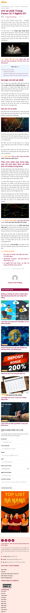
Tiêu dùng (4, 609)
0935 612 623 (14, 556)
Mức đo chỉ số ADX (9, 71)
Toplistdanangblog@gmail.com (14, 559)
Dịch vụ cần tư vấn (6, 465)
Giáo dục (3, 601)
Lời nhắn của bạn (6, 479)
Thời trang (4, 595)
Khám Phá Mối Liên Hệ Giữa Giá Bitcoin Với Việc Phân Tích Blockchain (15, 61)
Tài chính (4, 318)
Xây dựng (3, 605)
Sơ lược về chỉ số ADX (8, 69)
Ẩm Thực (3, 591)
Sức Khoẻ (3, 599)
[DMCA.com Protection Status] (7, 586)
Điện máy (3, 603)
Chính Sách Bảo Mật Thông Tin (9, 573)
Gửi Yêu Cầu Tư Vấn (7, 488)
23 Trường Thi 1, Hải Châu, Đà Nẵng (16, 562)
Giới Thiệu (4, 569)
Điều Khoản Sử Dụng (7, 575)
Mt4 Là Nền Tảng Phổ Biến (20, 156)
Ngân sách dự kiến (6, 472)
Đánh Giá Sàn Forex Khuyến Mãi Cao (13, 373)
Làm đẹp (3, 597)
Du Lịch (3, 593)
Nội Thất (3, 607)
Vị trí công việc (5, 445)
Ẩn (18, 66)
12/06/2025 (21, 16)
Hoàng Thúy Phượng (11, 16)
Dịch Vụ (3, 611)
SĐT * (2, 459)
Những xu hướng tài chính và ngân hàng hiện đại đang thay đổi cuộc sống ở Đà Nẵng (14, 295)
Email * (3, 452)
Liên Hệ (3, 571)
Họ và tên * (4, 439)
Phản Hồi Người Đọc (6, 577)
